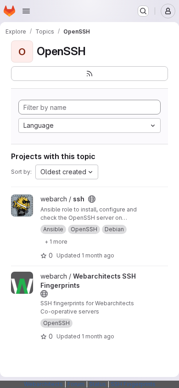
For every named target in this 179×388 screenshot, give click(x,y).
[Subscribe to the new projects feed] (89, 73)
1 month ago (98, 255)
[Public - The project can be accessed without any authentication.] (91, 199)
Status (97, 384)
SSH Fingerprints (133, 384)
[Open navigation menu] (26, 11)
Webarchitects (43, 384)
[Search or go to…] (143, 11)
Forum (75, 384)
